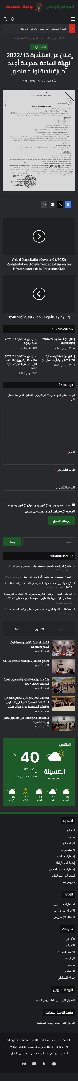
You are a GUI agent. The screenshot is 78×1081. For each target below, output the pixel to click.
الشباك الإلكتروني (64, 917)
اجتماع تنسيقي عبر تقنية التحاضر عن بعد (44, 28)
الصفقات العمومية (39, 38)
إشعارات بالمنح (66, 856)
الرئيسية (57, 38)
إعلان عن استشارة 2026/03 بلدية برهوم (21, 341)
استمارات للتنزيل (64, 904)
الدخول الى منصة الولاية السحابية (56, 1022)
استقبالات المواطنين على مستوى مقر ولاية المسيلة (41, 609)
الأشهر (39, 629)
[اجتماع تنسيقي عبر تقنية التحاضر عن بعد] (63, 666)
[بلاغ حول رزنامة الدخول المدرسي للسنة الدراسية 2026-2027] (63, 685)
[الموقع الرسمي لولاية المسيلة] (39, 7)
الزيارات (70, 958)
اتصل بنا (12, 1053)
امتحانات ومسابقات (63, 875)
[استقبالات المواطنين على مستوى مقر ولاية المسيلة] (63, 723)
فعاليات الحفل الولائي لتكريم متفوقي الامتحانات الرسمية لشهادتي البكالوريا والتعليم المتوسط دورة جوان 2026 (26, 702)
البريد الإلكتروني (65, 469)
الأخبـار (71, 939)
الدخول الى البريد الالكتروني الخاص (55, 1000)
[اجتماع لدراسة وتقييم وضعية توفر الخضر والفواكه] (63, 648)
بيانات (71, 837)
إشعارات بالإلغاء (65, 862)
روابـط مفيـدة (63, 1053)
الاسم (70, 452)
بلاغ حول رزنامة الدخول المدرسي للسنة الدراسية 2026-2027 (26, 681)
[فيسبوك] (68, 204)
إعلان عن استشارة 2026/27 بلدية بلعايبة (58, 341)
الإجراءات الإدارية (64, 910)
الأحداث (70, 945)
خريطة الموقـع (44, 1053)
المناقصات (68, 843)
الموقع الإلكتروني (65, 487)
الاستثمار (69, 971)
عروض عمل (67, 882)
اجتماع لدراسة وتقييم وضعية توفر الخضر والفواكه (42, 565)
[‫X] (60, 204)
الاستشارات (20, 38)
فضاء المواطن (66, 977)
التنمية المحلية (66, 952)
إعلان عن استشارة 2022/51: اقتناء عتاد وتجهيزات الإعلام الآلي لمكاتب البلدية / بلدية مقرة (20, 362)
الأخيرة (62, 629)
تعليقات (16, 629)
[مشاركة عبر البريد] (52, 204)
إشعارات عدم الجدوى (62, 869)
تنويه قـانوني (26, 1053)
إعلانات (70, 830)
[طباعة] (44, 204)
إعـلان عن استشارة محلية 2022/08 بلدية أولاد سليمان (58, 358)
